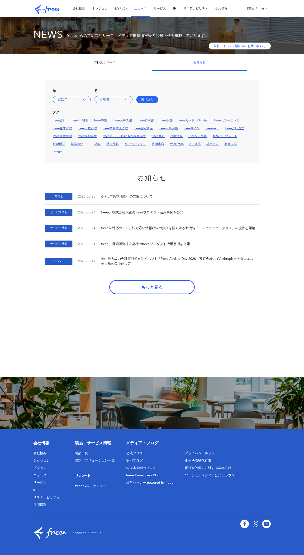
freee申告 (100, 120)
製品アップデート (225, 136)
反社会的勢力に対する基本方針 (208, 468)
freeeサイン (192, 128)
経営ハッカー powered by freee (149, 482)
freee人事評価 (168, 128)
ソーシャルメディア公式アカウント (211, 475)
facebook (244, 524)
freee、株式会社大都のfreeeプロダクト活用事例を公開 (142, 212)
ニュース (140, 8)
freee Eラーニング (226, 120)
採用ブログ (134, 460)
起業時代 (77, 144)
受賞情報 (112, 144)
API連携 (195, 144)
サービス (160, 8)
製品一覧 (81, 453)
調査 (98, 144)
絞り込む (147, 99)
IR (174, 8)
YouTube (266, 524)
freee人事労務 (122, 120)
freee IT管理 (79, 120)
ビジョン (121, 8)
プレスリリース (104, 62)
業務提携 (230, 144)
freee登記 (158, 136)
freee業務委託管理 (115, 128)
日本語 (249, 8)
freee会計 (59, 120)
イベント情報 (197, 136)
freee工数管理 (87, 128)
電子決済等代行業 (198, 460)
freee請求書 (146, 120)
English (263, 8)
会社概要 (79, 8)
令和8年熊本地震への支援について (127, 196)
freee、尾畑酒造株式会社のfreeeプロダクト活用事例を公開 (145, 244)
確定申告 (212, 144)
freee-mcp (212, 128)
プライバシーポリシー (201, 453)
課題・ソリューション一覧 (95, 460)
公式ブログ (134, 453)
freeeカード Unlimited (193, 120)
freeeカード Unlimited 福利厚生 (124, 136)
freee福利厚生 (87, 136)
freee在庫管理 (62, 128)
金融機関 (59, 144)
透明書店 (158, 144)
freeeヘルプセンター (90, 486)
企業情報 (176, 136)
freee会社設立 (234, 128)
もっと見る (152, 287)
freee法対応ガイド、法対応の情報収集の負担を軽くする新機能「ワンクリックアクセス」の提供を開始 (178, 228)
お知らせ (199, 62)
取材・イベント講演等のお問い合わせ (240, 46)
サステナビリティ (195, 8)
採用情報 (221, 8)
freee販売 (166, 120)
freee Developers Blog (143, 475)
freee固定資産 (143, 128)
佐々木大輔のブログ (141, 468)
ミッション (100, 8)
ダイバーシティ (135, 144)
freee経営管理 (62, 136)
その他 (57, 152)
